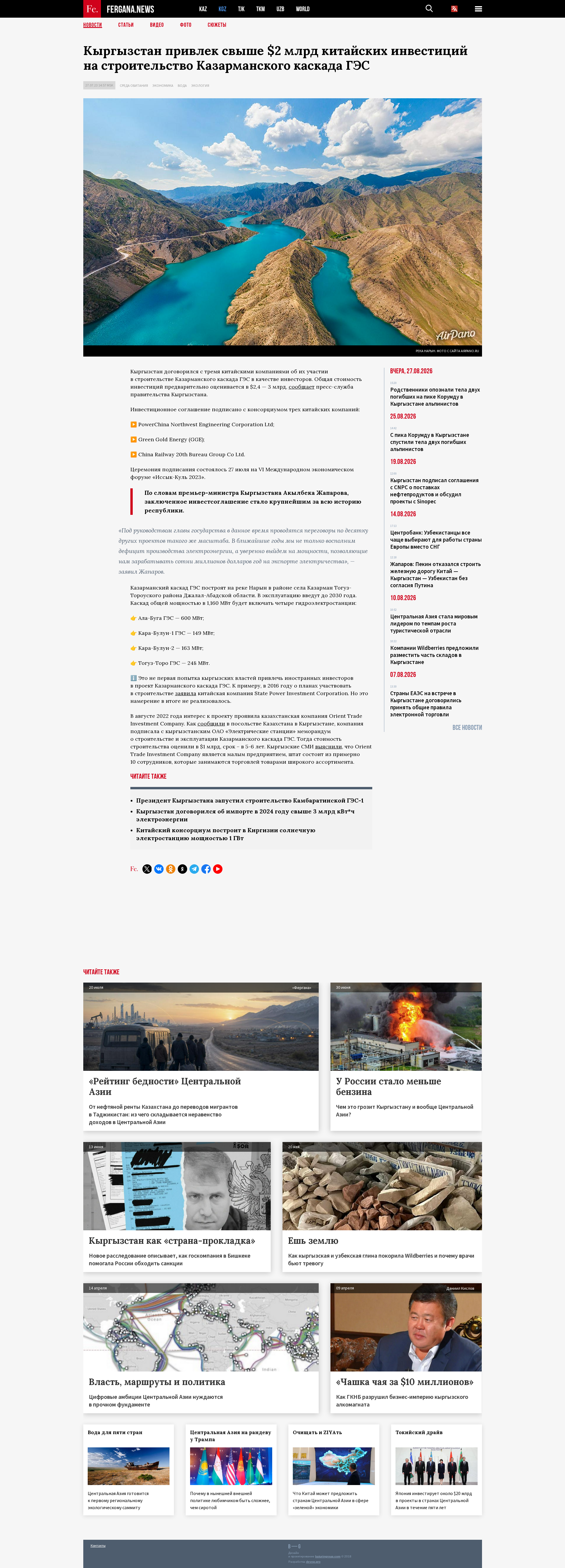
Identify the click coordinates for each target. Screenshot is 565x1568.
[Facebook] (206, 869)
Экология (200, 85)
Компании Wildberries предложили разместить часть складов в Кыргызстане (434, 654)
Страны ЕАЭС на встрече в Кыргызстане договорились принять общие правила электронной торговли (425, 704)
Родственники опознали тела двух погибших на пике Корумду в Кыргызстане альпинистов (435, 396)
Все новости (467, 727)
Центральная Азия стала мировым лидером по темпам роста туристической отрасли (434, 623)
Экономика (162, 85)
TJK (241, 9)
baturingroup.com (327, 1556)
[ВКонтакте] (159, 869)
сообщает (302, 386)
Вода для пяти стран (115, 1432)
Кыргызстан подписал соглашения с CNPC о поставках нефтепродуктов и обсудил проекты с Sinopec (434, 491)
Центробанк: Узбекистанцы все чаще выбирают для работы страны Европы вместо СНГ (436, 539)
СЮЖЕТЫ (217, 25)
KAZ (203, 9)
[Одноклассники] (170, 869)
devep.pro (313, 1561)
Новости (92, 25)
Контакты (98, 1545)
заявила (185, 693)
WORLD (303, 9)
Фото (186, 25)
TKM (260, 9)
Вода (182, 85)
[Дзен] (182, 869)
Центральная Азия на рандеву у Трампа (230, 1436)
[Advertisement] (282, 924)
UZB (280, 9)
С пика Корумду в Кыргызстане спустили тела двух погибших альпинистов (429, 441)
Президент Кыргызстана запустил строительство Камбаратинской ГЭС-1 (250, 800)
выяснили (328, 746)
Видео (157, 25)
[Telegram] (194, 869)
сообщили (211, 723)
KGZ (222, 9)
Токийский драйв (419, 1432)
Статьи (126, 25)
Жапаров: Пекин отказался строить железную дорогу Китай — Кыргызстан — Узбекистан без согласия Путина (435, 574)
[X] (147, 869)
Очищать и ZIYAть (317, 1432)
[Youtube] (217, 869)
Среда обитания (134, 85)
